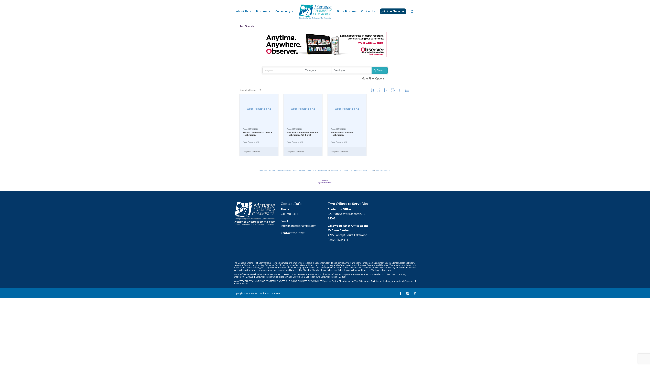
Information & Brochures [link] (364, 170)
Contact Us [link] (368, 11)
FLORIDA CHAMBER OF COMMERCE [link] (305, 281)
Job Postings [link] (335, 170)
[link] (315, 11)
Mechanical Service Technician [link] (342, 133)
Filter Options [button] (373, 78)
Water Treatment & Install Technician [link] (257, 133)
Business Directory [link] (267, 170)
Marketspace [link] (323, 170)
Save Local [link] (311, 170)
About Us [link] (242, 11)
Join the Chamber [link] (393, 11)
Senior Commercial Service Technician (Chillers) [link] (302, 133)
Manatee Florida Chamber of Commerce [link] (325, 274)
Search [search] (381, 70)
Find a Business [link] (347, 11)
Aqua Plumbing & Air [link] (251, 142)
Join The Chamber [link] (383, 170)
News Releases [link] (283, 170)
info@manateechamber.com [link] (298, 226)
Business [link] (262, 11)
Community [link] (282, 11)
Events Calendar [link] (298, 170)
